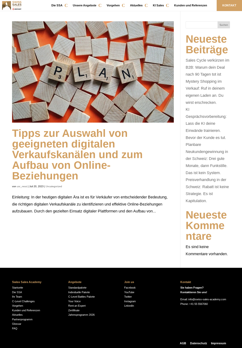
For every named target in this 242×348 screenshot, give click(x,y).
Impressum (218, 343)
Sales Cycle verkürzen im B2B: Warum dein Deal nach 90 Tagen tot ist (207, 67)
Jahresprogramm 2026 (81, 314)
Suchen (224, 24)
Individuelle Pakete (79, 292)
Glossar (16, 323)
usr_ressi (22, 186)
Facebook (130, 287)
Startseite (17, 287)
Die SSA (57, 5)
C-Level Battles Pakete (81, 296)
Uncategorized (54, 186)
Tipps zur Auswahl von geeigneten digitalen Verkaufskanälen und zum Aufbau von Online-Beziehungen (77, 154)
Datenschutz (198, 343)
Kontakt (229, 5)
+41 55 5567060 (198, 303)
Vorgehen (113, 5)
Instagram (130, 301)
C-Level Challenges (23, 301)
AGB (183, 343)
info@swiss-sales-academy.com (207, 299)
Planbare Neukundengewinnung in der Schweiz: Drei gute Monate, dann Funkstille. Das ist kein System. (207, 158)
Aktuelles (136, 5)
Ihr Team (17, 296)
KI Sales (158, 5)
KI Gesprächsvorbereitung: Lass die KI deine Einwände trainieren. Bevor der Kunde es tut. (206, 123)
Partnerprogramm (22, 319)
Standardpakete (77, 287)
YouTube (129, 292)
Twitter (128, 296)
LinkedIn (129, 305)
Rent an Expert (77, 305)
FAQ (14, 328)
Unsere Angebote (84, 5)
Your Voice (74, 301)
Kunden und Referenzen (190, 5)
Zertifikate (74, 310)
